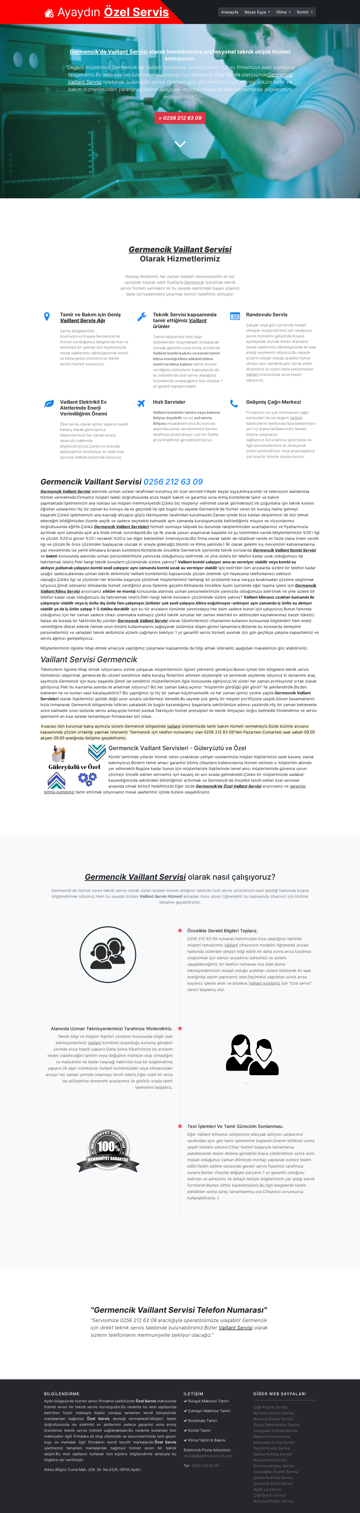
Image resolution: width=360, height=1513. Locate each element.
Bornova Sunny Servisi (273, 1419)
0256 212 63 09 (173, 481)
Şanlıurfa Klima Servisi (273, 1477)
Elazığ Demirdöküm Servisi (276, 1424)
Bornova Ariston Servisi (273, 1413)
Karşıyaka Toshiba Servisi (275, 1430)
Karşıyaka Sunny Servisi (274, 1442)
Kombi (303, 12)
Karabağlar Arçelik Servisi (275, 1471)
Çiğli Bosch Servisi (269, 1495)
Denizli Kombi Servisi (271, 1448)
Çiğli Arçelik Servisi (270, 1407)
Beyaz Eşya (256, 12)
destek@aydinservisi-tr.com (208, 1456)
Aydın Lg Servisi (267, 1489)
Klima (282, 12)
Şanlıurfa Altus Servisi (272, 1454)
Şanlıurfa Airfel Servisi (273, 1483)
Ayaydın (111, 12)
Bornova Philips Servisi (273, 1501)
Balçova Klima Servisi (271, 1436)
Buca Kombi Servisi (270, 1460)
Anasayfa (231, 11)
